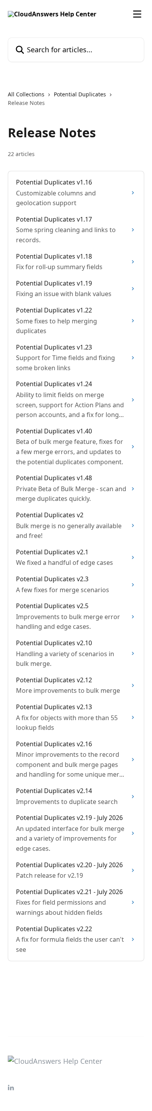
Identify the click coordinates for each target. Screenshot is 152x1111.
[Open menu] (137, 14)
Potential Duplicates (80, 94)
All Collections (26, 94)
